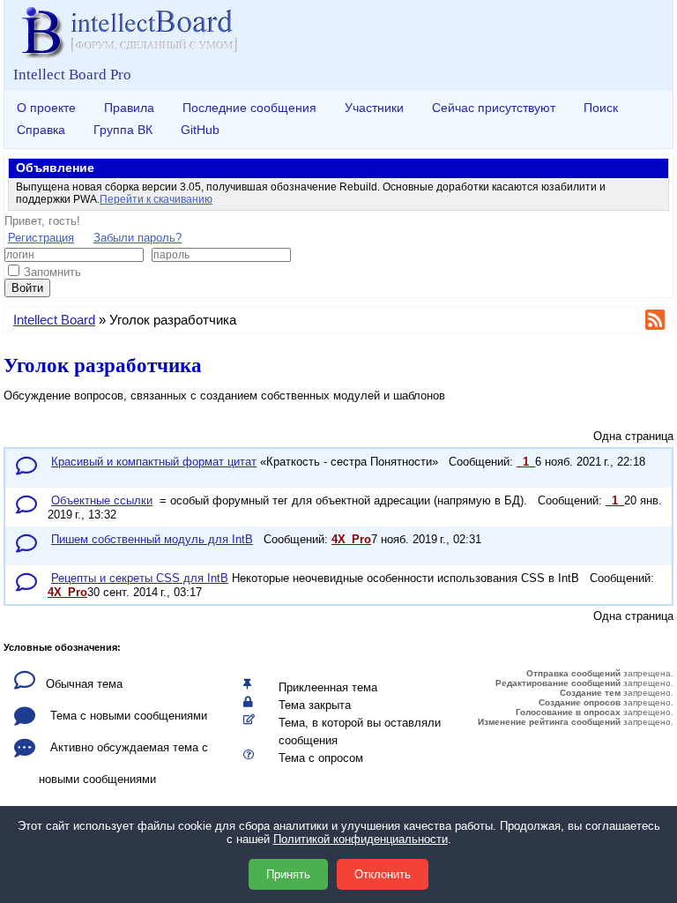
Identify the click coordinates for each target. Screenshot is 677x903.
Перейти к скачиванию (156, 199)
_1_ (526, 461)
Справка (41, 130)
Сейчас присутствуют (493, 108)
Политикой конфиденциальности (360, 839)
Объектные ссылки (102, 500)
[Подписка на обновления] (657, 323)
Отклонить (382, 874)
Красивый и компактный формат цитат (154, 461)
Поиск (601, 108)
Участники (374, 108)
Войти (27, 288)
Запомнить (52, 272)
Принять (288, 874)
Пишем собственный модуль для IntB (152, 539)
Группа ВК (123, 130)
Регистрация (41, 237)
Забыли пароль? (137, 237)
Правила (129, 108)
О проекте (46, 108)
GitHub (200, 130)
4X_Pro (351, 539)
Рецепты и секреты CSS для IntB (139, 578)
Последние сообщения (249, 108)
